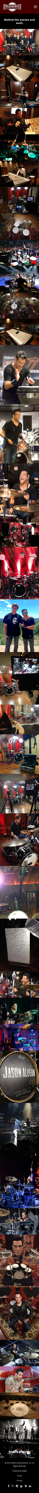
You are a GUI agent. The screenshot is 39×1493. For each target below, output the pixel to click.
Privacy (19, 1480)
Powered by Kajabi (19, 1471)
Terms (19, 1476)
